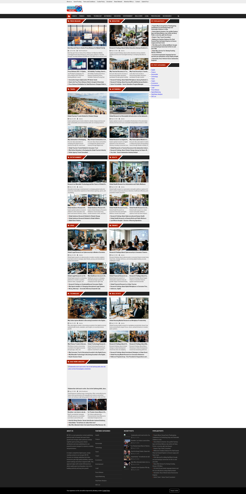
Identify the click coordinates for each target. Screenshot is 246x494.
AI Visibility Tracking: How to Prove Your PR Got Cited (97, 71)
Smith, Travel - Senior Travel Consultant (164, 477)
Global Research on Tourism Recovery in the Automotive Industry (129, 148)
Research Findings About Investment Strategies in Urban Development (129, 352)
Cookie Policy (106, 490)
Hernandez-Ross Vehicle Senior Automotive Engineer (164, 59)
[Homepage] (69, 16)
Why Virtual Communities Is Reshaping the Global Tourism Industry (97, 139)
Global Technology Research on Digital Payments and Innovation (97, 344)
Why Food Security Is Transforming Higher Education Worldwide (139, 71)
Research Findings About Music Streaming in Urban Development (139, 344)
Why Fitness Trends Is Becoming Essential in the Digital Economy (77, 344)
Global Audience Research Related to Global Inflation (84, 218)
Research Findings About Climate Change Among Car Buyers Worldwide (129, 150)
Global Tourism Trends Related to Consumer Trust (83, 148)
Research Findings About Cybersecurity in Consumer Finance (128, 252)
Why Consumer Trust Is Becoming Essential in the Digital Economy (88, 352)
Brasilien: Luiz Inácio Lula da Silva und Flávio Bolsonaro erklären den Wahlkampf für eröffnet (77, 412)
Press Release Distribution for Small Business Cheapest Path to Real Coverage (88, 84)
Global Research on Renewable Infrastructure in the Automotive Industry (129, 116)
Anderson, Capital (116, 288)
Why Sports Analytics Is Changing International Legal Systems (87, 286)
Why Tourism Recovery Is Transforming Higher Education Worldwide (119, 71)
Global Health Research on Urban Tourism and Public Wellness (139, 208)
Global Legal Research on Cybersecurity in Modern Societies (86, 252)
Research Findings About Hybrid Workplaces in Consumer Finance (129, 286)
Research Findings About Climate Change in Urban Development (119, 344)
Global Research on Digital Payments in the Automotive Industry (119, 139)
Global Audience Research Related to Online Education (77, 208)
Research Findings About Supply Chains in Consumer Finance (139, 276)
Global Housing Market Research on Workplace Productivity (128, 320)
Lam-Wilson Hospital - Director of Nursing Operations (126, 220)
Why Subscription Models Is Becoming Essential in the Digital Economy (87, 320)
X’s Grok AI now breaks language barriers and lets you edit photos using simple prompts (164, 55)
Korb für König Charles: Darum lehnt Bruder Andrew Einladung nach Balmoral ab (88, 420)
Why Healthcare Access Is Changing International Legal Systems (97, 276)
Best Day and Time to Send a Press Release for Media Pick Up (86, 48)
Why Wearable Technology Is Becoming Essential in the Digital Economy (88, 354)
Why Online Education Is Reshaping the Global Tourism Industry (87, 150)
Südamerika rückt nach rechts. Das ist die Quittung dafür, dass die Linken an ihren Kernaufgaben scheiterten (87, 388)
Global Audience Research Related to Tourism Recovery (97, 208)
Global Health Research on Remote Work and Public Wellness (128, 218)
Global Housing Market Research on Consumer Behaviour (127, 354)
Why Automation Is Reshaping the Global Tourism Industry (77, 139)
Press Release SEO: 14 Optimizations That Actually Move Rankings (77, 71)
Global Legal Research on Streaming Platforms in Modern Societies (77, 276)
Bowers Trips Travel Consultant (161, 37)
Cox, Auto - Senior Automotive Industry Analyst (124, 152)
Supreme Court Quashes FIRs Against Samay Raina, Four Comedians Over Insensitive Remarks (141, 467)
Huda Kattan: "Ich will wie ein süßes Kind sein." (82, 422)
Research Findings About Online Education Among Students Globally (129, 48)
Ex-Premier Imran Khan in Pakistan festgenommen (97, 412)
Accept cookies (174, 490)
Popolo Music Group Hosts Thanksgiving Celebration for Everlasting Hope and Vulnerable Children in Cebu (163, 27)
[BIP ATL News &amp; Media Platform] (75, 8)
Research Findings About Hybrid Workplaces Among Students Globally (129, 80)
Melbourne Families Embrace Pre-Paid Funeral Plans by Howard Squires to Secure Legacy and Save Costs (163, 41)
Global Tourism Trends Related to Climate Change (83, 116)
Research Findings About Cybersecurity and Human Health (128, 216)
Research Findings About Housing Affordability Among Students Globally (129, 82)
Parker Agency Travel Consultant (78, 152)
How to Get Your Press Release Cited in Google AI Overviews (86, 82)
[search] (178, 16)
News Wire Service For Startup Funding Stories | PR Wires (163, 51)
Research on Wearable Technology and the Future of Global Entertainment (87, 184)
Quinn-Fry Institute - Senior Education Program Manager (127, 84)
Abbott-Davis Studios (75, 220)
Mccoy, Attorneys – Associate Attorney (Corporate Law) (84, 288)
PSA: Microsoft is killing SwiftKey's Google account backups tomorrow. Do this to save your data (164, 46)
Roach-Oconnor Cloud (75, 357)
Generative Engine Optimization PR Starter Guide (83, 80)
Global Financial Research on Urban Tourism (123, 284)
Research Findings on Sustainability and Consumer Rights (86, 284)
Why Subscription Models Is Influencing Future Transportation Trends (139, 139)
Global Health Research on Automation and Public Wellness (127, 184)
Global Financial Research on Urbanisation (119, 276)
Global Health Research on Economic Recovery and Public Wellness (119, 208)
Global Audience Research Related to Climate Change (84, 216)
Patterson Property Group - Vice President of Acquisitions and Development (129, 357)
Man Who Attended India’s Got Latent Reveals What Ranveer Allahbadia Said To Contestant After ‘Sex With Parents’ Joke (88, 425)
